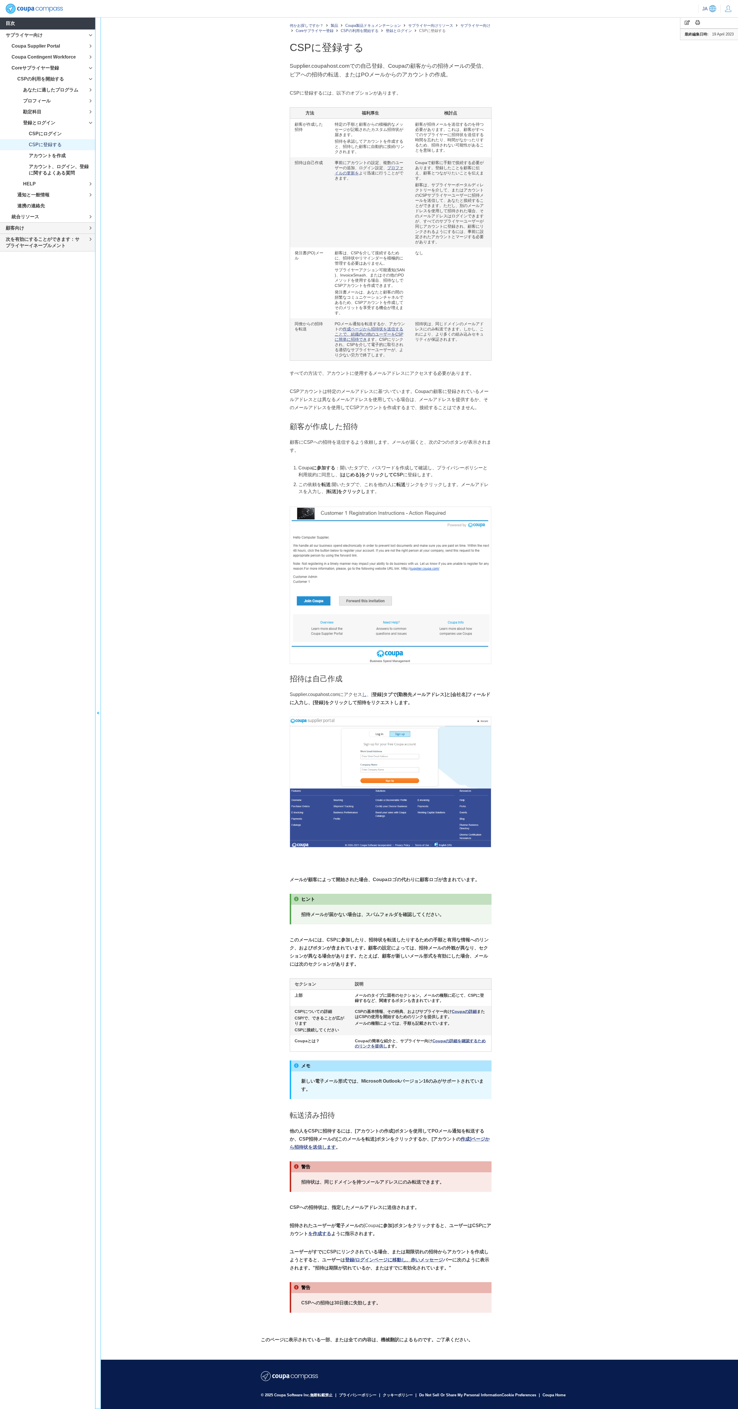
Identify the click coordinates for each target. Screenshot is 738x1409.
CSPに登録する (45, 144)
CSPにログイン (45, 133)
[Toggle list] (90, 35)
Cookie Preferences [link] (519, 1395)
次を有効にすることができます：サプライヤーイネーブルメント (43, 242)
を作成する (319, 1233)
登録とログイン (399, 31)
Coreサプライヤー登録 (315, 31)
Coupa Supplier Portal (36, 46)
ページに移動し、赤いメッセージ (394, 1259)
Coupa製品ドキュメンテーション (373, 25)
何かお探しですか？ (306, 25)
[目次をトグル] (98, 713)
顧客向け (15, 227)
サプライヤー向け (475, 25)
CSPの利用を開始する (360, 31)
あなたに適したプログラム (50, 89)
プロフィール (37, 100)
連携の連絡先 (31, 205)
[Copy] (687, 22)
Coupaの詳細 (464, 1011)
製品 (334, 25)
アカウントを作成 (47, 155)
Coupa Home (554, 1395)
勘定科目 (32, 111)
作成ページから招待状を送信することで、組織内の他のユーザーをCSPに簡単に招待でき (369, 334)
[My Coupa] (728, 9)
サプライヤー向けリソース (430, 25)
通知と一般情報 (33, 194)
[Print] (697, 22)
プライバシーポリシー (358, 1395)
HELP (29, 183)
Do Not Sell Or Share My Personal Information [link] (460, 1395)
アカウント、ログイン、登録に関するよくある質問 (59, 169)
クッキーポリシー (398, 1395)
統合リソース (25, 216)
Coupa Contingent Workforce (44, 56)
